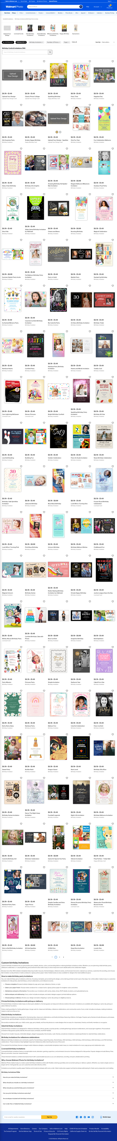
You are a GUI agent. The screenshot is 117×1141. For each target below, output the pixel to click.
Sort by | (98, 42)
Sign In (109, 1)
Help (87, 7)
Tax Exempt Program (10, 1131)
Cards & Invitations (8, 19)
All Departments (13, 1128)
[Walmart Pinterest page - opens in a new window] (85, 1117)
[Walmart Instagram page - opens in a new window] (93, 1117)
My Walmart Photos (42, 1)
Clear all (74, 42)
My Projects (32, 1)
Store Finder (24, 1)
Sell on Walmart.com (56, 1128)
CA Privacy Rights (62, 1131)
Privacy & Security (49, 1131)
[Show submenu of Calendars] (102, 13)
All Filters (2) (9, 42)
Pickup (14, 13)
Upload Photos (53, 1)
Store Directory (25, 1128)
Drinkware (91, 13)
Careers (34, 1128)
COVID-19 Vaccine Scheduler (78, 1128)
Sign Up (49, 1117)
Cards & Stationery (31, 13)
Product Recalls (94, 1128)
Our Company (43, 1128)
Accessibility (105, 1128)
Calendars (99, 13)
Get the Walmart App (25, 1131)
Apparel (83, 13)
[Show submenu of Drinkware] (94, 13)
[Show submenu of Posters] (43, 13)
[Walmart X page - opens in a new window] (81, 1117)
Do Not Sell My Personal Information (100, 1131)
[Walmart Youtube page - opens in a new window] (89, 1117)
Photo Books (69, 13)
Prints (21, 13)
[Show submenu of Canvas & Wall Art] (55, 13)
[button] (12, 61)
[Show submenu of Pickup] (17, 13)
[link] (7, 30)
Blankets (60, 13)
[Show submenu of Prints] (23, 13)
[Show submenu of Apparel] (86, 13)
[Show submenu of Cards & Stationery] (36, 13)
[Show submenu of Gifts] (78, 13)
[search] (50, 52)
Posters (41, 13)
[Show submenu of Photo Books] (73, 13)
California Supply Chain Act (78, 1131)
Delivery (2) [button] (20, 42)
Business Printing (109, 13)
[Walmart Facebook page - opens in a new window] (77, 1117)
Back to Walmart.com (11, 1)
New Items (7, 13)
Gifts (76, 13)
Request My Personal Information (58, 1134)
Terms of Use (38, 1131)
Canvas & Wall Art (50, 13)
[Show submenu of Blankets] (63, 13)
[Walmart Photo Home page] (14, 7)
